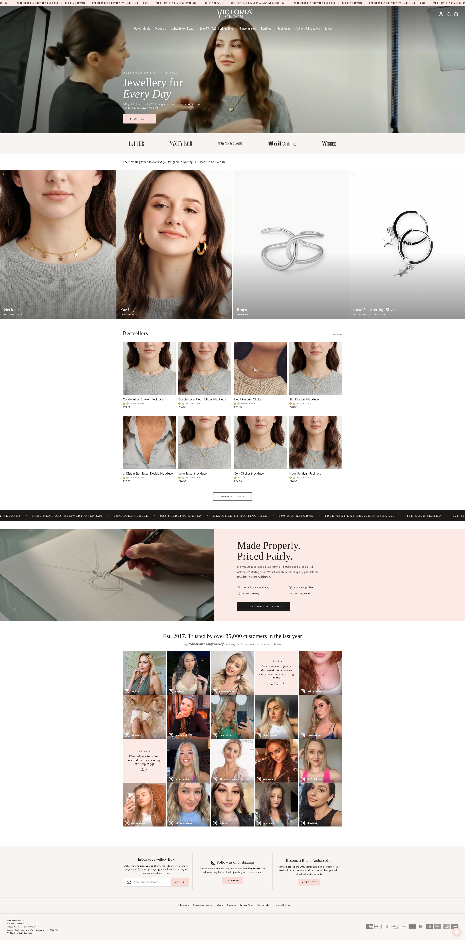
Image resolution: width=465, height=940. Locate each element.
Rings (328, 29)
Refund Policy (263, 904)
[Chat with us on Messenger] (457, 932)
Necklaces (283, 29)
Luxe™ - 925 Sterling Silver (217, 29)
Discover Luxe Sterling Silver (263, 606)
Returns (219, 904)
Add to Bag (260, 464)
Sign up (180, 882)
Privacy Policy (246, 904)
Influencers (183, 904)
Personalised (248, 29)
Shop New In (139, 119)
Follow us (232, 880)
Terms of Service (282, 904)
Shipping (231, 904)
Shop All (337, 334)
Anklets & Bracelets (308, 29)
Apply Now (309, 882)
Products (160, 29)
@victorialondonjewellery (206, 644)
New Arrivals (141, 29)
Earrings (266, 29)
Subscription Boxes (183, 29)
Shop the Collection (232, 496)
